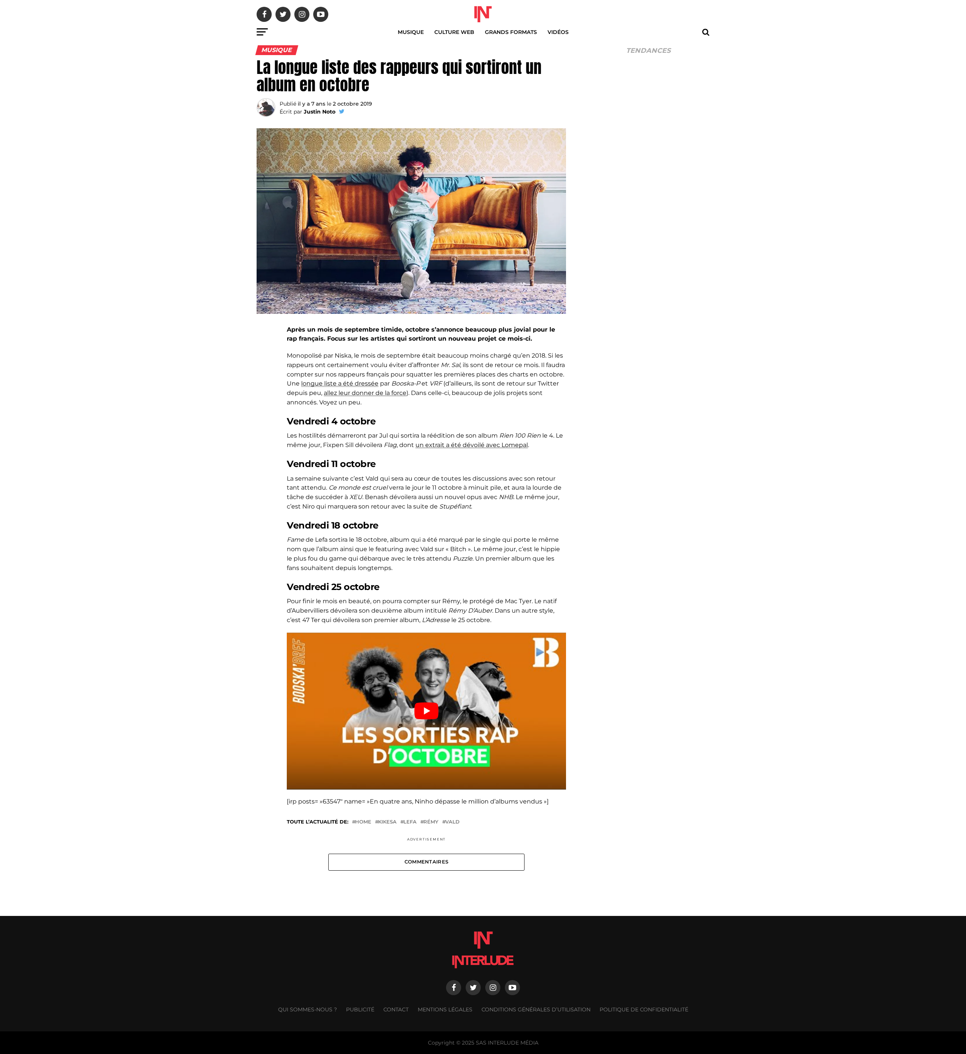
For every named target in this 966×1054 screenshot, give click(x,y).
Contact (396, 1009)
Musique (411, 32)
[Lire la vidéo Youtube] (426, 711)
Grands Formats (511, 32)
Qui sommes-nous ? (307, 1009)
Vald (452, 822)
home (363, 822)
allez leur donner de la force (365, 392)
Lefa (410, 822)
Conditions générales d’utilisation (536, 1009)
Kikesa (387, 822)
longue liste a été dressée (339, 383)
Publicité (360, 1009)
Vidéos (558, 32)
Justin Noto (319, 111)
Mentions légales (445, 1009)
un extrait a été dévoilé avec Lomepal (471, 445)
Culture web (454, 32)
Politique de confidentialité (644, 1009)
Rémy (430, 822)
